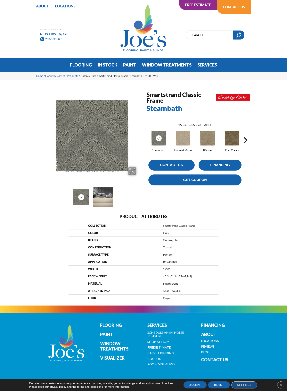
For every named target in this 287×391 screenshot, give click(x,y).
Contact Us (171, 165)
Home (39, 75)
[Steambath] (158, 138)
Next (139, 195)
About (209, 334)
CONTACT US (214, 359)
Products (72, 75)
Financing (220, 165)
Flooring (50, 75)
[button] (238, 35)
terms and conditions (90, 386)
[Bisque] (207, 138)
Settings (244, 385)
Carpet (61, 75)
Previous (45, 195)
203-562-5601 (54, 39)
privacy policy (58, 386)
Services (157, 325)
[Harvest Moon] (183, 138)
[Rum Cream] (232, 138)
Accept (195, 385)
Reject (219, 385)
